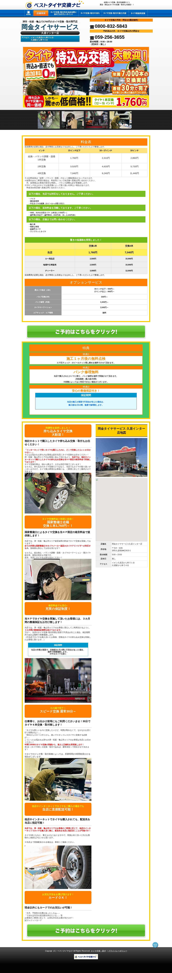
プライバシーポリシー (117, 951)
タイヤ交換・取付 (98, 951)
